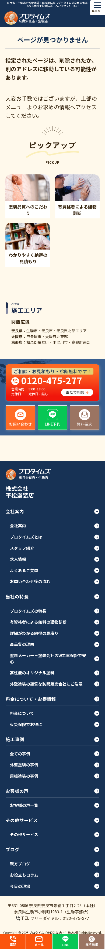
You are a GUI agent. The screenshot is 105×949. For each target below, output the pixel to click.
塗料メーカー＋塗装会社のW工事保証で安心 (48, 658)
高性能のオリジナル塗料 (32, 672)
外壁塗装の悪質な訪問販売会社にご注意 (46, 684)
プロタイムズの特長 (28, 611)
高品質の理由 (22, 644)
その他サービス (22, 820)
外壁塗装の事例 (24, 764)
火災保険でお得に (26, 724)
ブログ (12, 849)
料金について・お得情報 (31, 699)
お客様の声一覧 (24, 805)
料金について (22, 713)
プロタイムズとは (26, 537)
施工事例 (15, 739)
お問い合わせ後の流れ (30, 581)
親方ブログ (20, 863)
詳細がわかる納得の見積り (34, 633)
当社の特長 (17, 596)
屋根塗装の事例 (24, 776)
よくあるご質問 (24, 570)
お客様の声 (17, 791)
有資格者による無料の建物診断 (38, 622)
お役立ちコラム (24, 875)
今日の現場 (20, 886)
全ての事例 (20, 753)
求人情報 (18, 559)
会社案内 (15, 511)
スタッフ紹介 (22, 548)
